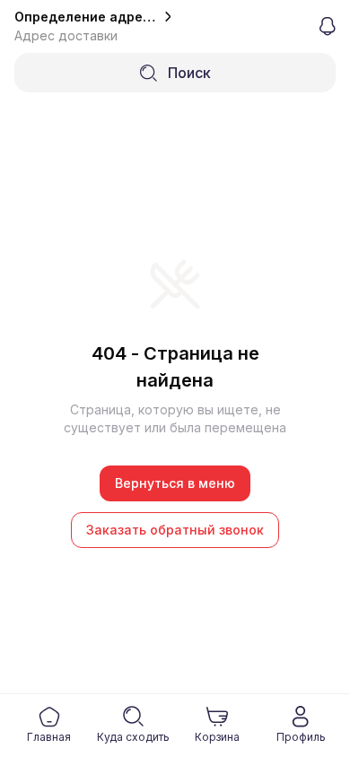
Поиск (189, 73)
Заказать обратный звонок (175, 529)
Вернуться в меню (175, 483)
